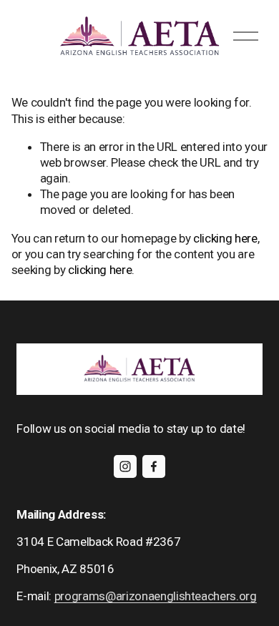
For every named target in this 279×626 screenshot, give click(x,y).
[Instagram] (125, 466)
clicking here (225, 238)
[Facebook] (153, 466)
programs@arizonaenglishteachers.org (155, 596)
